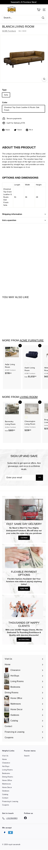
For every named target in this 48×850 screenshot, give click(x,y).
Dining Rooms (7, 777)
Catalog (5, 794)
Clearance (6, 763)
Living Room (29, 396)
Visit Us (5, 756)
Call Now (24, 538)
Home (4, 759)
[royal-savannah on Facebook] (25, 818)
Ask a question (9, 220)
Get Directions (24, 639)
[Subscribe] (39, 478)
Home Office (7, 780)
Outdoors (5, 791)
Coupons (5, 805)
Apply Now (24, 589)
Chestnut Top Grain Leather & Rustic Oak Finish (21, 108)
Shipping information (12, 214)
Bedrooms (6, 773)
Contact (5, 798)
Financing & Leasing (10, 801)
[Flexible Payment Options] (24, 557)
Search (27, 756)
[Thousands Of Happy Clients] (24, 608)
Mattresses (6, 784)
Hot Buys (5, 766)
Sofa (6, 95)
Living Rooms (7, 770)
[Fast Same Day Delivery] (24, 509)
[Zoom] (44, 79)
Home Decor (7, 787)
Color (4, 102)
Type (4, 90)
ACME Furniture (9, 31)
